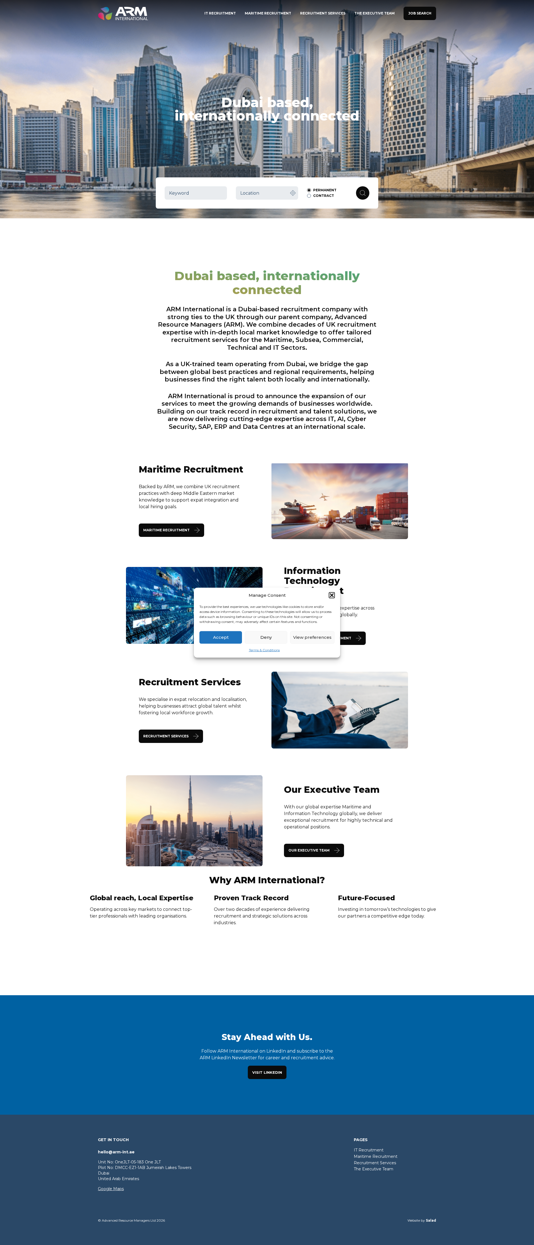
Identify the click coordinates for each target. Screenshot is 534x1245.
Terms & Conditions (264, 650)
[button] (332, 595)
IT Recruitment (369, 1150)
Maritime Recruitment (375, 1156)
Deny (266, 637)
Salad (431, 1220)
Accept (221, 637)
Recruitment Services (375, 1162)
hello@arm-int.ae (116, 1152)
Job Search (419, 13)
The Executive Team (373, 1168)
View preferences (312, 637)
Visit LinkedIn (267, 1072)
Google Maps (111, 1188)
